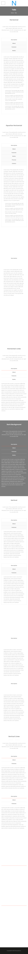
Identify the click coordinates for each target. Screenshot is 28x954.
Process (14, 160)
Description (14, 39)
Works (14, 50)
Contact (14, 163)
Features (14, 47)
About (14, 43)
